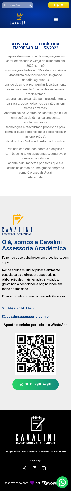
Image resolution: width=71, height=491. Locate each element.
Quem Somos (21, 451)
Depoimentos (45, 451)
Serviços (9, 451)
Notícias (33, 451)
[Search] (30, 5)
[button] (56, 19)
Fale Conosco (59, 451)
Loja (32, 461)
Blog (38, 461)
